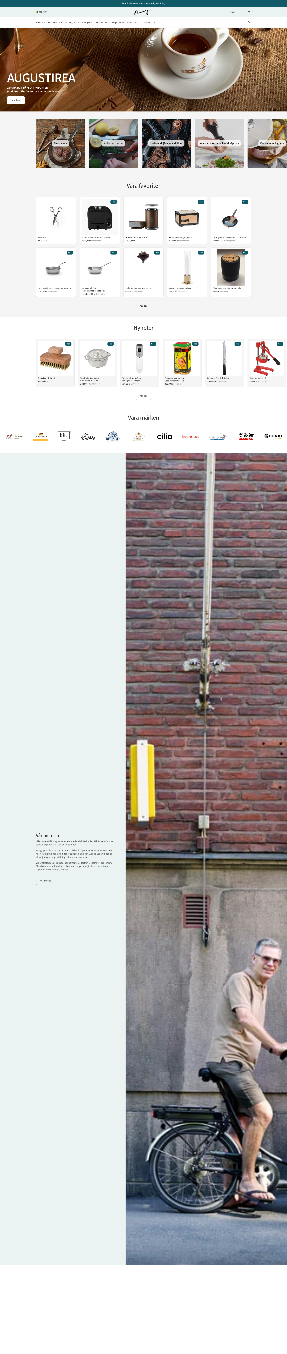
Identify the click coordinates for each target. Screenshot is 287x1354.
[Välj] (244, 230)
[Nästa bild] (282, 69)
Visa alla (143, 305)
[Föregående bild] (4, 69)
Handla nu (16, 100)
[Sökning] (249, 22)
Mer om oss (45, 880)
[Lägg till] (69, 230)
